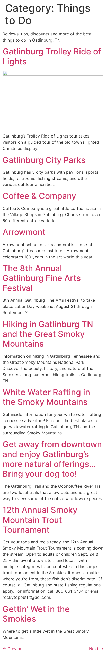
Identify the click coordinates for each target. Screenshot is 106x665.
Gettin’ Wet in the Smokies (36, 614)
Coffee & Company (39, 196)
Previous (13, 648)
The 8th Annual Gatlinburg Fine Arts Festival (42, 278)
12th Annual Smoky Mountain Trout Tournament (40, 520)
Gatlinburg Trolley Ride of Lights (52, 56)
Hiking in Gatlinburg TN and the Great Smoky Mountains (48, 334)
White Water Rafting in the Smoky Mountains (46, 397)
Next (96, 648)
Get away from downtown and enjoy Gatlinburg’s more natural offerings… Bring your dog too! (52, 459)
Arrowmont (24, 232)
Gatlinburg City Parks (44, 160)
